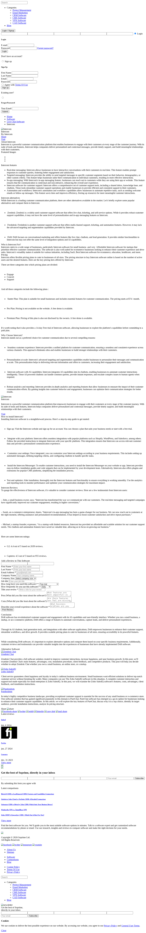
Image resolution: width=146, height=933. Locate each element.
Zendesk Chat (7, 654)
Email (3, 79)
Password (5, 48)
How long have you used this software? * (19, 584)
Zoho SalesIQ (7, 671)
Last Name (6, 76)
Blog (9, 25)
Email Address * (8, 572)
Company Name (8, 575)
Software (11, 119)
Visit (3, 139)
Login (140, 33)
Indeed (3, 720)
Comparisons (13, 859)
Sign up (8, 61)
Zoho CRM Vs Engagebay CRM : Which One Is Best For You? (22, 815)
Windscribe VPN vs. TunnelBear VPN (14, 810)
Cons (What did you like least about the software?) (24, 601)
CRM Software (19, 15)
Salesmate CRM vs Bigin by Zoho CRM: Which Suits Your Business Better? (27, 804)
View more (6, 762)
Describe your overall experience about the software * (25, 607)
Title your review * (9, 589)
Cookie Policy (13, 867)
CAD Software (19, 23)
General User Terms (130, 925)
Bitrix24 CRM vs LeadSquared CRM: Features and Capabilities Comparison (27, 794)
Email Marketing (20, 13)
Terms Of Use (21, 85)
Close (3, 930)
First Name (6, 73)
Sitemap (10, 852)
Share (3, 137)
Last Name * (7, 569)
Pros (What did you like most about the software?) (23, 595)
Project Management (22, 10)
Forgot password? (45, 48)
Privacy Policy (13, 872)
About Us (11, 849)
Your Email (6, 108)
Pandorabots (6, 691)
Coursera (4, 754)
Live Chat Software (16, 121)
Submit (5, 111)
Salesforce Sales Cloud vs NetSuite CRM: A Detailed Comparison (23, 799)
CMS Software (19, 18)
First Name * (7, 566)
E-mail (4, 45)
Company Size (7, 578)
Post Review (7, 610)
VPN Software (19, 20)
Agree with (16, 85)
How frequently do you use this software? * (20, 586)
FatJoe (3, 743)
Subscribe (139, 778)
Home (9, 116)
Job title (4, 581)
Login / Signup (8, 31)
